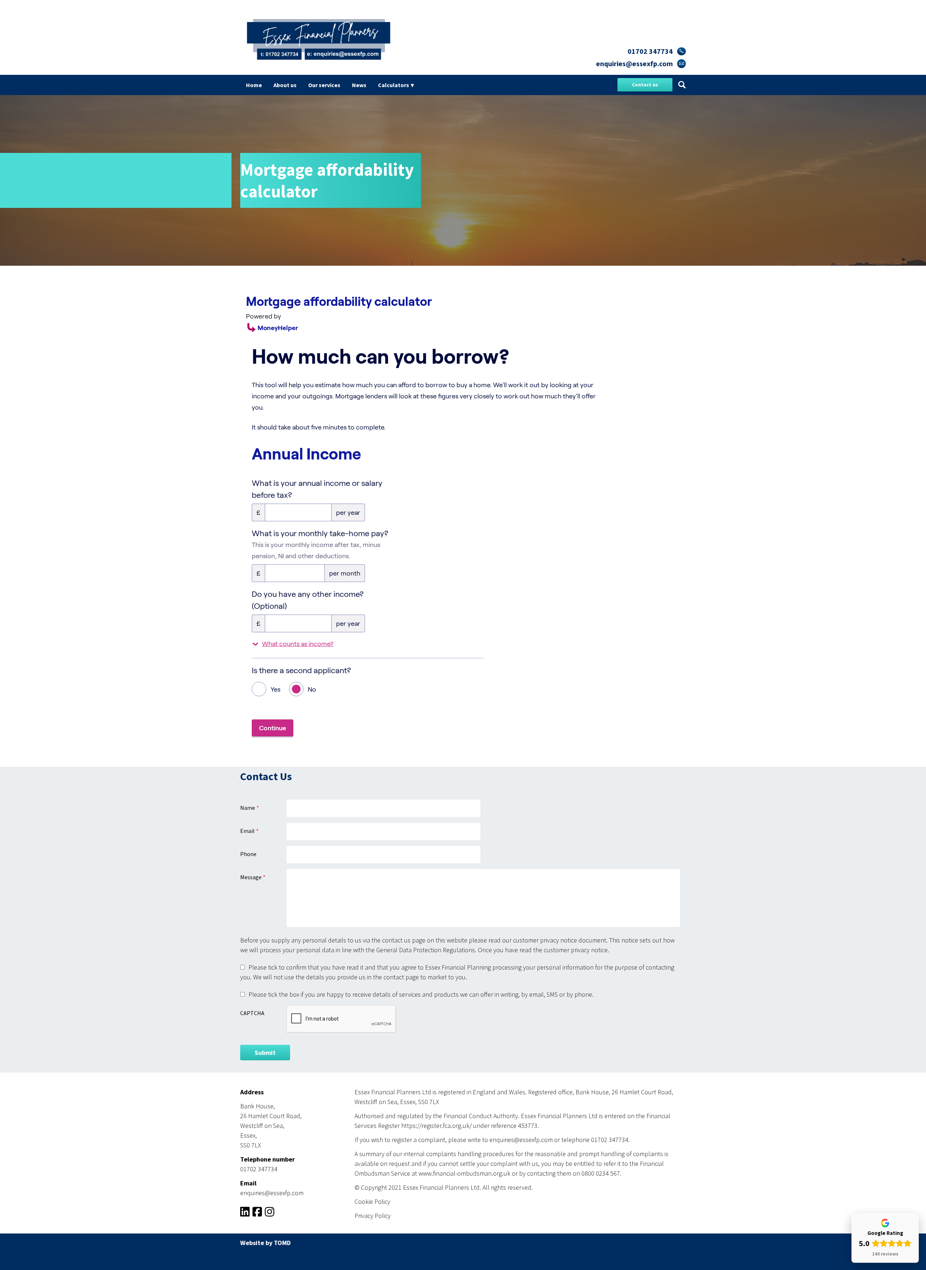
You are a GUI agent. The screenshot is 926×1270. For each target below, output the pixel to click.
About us (285, 85)
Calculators (393, 85)
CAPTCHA (252, 1013)
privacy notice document (573, 940)
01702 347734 (650, 51)
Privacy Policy (372, 1215)
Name (247, 807)
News (359, 85)
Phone (248, 854)
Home (254, 85)
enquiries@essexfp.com (634, 63)
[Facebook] (257, 1213)
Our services (324, 85)
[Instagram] (269, 1213)
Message (251, 877)
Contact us (645, 84)
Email (247, 830)
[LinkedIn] (245, 1213)
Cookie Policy (372, 1201)
